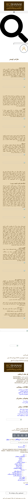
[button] (14, 12)
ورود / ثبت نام (21, 480)
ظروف (20, 460)
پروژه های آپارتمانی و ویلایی (15, 474)
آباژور (20, 459)
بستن (26, 484)
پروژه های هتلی (18, 471)
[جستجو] (2, 442)
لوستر (20, 457)
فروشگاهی (18, 439)
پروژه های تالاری (17, 475)
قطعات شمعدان (17, 468)
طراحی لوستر (18, 463)
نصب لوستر (19, 466)
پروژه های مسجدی (17, 472)
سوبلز (7, 439)
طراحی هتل (19, 465)
